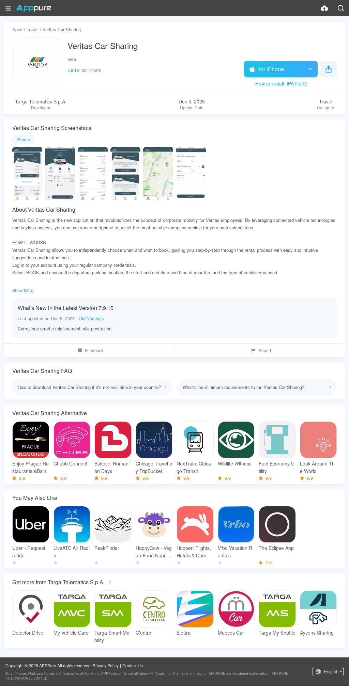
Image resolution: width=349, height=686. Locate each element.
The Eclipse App (276, 547)
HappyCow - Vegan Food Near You (154, 551)
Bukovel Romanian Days (112, 467)
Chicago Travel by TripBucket (154, 467)
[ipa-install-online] (324, 8)
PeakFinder (106, 547)
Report (264, 350)
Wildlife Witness (235, 463)
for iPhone (271, 69)
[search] (341, 8)
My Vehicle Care (71, 632)
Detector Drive (27, 632)
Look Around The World (317, 467)
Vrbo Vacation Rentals (235, 551)
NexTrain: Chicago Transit (194, 467)
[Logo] (33, 8)
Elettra (184, 632)
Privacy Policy (106, 665)
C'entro (143, 632)
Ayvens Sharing (317, 632)
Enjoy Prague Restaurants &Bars (30, 467)
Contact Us (132, 665)
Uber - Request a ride (28, 551)
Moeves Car (231, 632)
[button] (8, 8)
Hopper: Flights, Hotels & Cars (194, 551)
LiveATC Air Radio (72, 551)
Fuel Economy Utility (276, 467)
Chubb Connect (70, 463)
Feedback (94, 350)
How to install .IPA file (278, 83)
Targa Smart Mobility (112, 636)
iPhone (23, 139)
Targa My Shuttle (277, 632)
